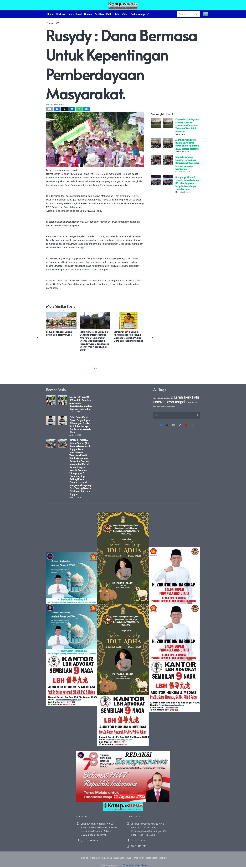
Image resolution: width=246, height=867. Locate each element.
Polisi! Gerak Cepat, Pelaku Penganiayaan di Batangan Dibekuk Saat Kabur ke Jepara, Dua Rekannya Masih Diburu (80, 424)
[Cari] (196, 14)
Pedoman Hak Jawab (101, 858)
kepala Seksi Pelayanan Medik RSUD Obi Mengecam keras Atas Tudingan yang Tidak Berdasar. (187, 125)
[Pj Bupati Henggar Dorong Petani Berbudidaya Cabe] (61, 313)
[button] (94, 368)
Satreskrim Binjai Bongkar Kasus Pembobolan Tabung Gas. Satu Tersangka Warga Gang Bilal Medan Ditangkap (128, 336)
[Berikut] (152, 338)
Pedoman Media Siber (145, 858)
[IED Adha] (123, 629)
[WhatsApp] (192, 425)
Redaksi (83, 858)
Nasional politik (170, 406)
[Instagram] (173, 425)
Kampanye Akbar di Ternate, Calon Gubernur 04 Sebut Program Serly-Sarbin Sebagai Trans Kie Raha (187, 182)
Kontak (163, 858)
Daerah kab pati (192, 402)
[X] (167, 425)
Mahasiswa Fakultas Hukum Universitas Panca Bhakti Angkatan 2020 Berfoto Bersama (187, 144)
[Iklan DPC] (174, 629)
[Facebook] (161, 425)
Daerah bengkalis (185, 397)
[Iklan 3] (71, 629)
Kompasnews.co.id (109, 865)
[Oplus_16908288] (123, 5)
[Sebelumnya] (38, 338)
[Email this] (49, 109)
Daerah (49, 104)
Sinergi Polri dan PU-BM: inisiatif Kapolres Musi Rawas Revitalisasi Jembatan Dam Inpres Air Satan (80, 402)
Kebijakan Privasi (123, 858)
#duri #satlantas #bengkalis (161, 398)
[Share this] (57, 109)
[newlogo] (123, 806)
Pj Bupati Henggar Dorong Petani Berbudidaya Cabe (59, 333)
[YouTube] (186, 425)
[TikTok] (180, 425)
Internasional (161, 406)
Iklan (154, 406)
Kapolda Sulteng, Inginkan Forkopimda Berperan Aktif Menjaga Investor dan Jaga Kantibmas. (187, 162)
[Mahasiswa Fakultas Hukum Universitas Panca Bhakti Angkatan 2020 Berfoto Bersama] (156, 140)
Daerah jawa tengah (169, 402)
